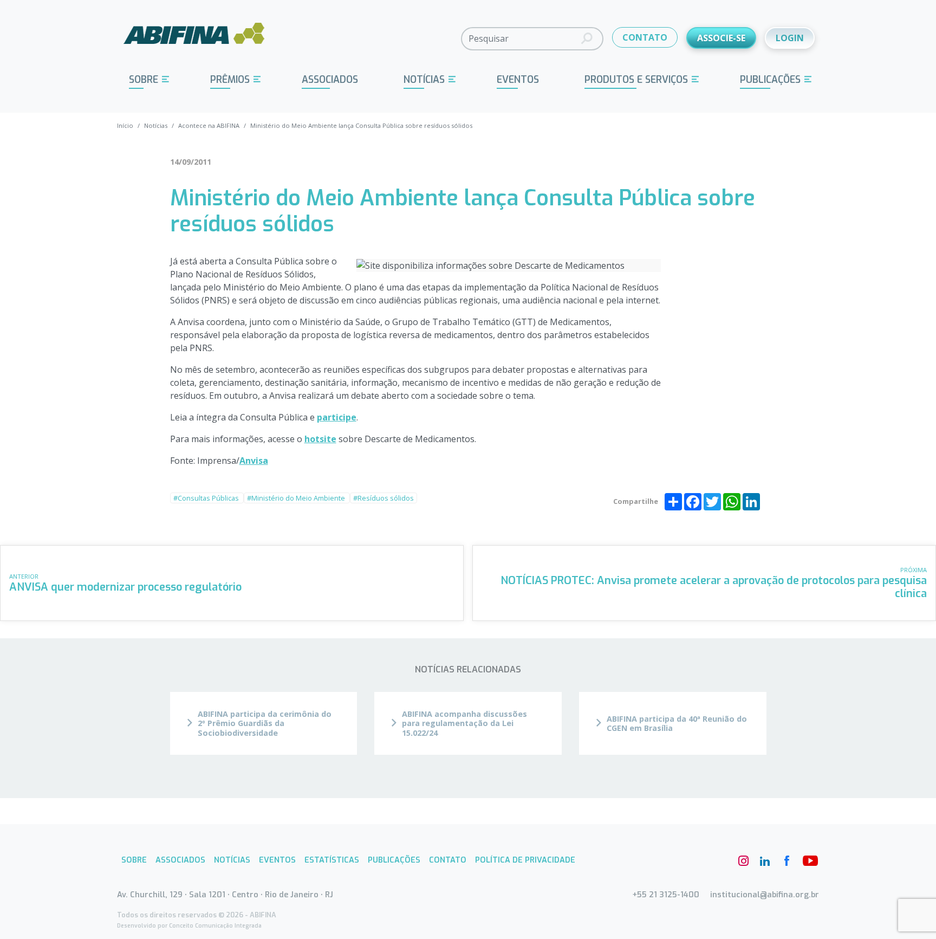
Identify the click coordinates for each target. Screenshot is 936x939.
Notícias (424, 79)
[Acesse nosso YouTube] (808, 861)
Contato (447, 860)
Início (125, 125)
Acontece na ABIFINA (208, 125)
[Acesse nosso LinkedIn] (765, 861)
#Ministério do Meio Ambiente (297, 498)
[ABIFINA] (194, 38)
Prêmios (230, 79)
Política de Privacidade (525, 860)
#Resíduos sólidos (383, 498)
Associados (330, 79)
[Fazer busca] (586, 38)
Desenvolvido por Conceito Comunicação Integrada (189, 925)
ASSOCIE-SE (721, 38)
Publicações (770, 79)
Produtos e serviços (636, 79)
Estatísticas (331, 860)
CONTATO (644, 37)
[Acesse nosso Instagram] (743, 861)
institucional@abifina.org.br (764, 895)
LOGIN (790, 38)
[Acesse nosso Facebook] (786, 861)
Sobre (143, 79)
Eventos (518, 79)
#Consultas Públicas (206, 498)
